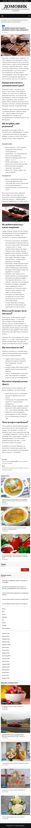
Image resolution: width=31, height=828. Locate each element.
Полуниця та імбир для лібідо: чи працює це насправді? (14, 581)
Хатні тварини (6, 628)
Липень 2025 (5, 661)
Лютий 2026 (5, 647)
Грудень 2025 (6, 653)
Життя (4, 614)
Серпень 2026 (6, 633)
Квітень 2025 (5, 669)
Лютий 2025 (5, 672)
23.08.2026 (5, 503)
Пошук (3, 564)
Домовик (15, 6)
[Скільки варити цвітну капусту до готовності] (15, 805)
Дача (3, 611)
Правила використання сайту (15, 1)
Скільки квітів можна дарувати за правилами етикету (15, 593)
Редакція (26, 1)
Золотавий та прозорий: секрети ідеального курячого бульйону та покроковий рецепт (14, 528)
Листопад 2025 (6, 655)
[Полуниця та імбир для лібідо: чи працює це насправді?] (15, 694)
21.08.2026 (5, 531)
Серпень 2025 (6, 658)
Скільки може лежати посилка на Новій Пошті (15, 599)
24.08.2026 (5, 764)
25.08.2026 (5, 709)
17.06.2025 (5, 32)
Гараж (3, 608)
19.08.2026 (5, 559)
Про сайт (5, 1)
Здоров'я (4, 617)
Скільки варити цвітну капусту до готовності (15, 603)
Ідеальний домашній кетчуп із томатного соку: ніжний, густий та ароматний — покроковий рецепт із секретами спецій (15, 556)
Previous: (15, 461)
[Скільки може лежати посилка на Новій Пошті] (15, 778)
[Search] (29, 16)
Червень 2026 (6, 639)
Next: (15, 467)
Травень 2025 (6, 667)
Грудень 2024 (6, 678)
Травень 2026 (6, 641)
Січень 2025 (5, 675)
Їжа (3, 25)
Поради (4, 625)
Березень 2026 (6, 644)
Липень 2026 (5, 636)
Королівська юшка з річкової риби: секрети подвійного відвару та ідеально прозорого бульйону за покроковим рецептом (14, 501)
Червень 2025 (6, 664)
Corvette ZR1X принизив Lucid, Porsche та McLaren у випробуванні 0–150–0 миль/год (14, 587)
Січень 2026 (5, 650)
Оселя (3, 622)
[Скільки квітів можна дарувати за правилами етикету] (15, 751)
